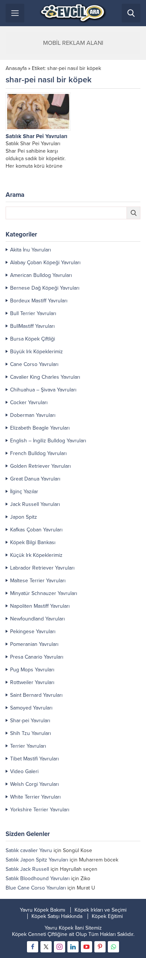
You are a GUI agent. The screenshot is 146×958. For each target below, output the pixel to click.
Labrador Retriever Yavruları (42, 568)
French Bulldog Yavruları (38, 453)
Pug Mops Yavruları (32, 669)
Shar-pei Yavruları (30, 720)
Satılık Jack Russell (27, 869)
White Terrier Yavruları (35, 797)
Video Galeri (24, 771)
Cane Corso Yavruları (34, 364)
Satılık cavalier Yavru (29, 850)
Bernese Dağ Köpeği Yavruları (44, 288)
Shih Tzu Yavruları (30, 733)
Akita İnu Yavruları (30, 250)
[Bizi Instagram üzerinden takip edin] (59, 946)
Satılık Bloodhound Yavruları (38, 878)
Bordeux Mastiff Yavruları (38, 301)
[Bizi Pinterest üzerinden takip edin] (100, 946)
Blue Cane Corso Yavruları (36, 888)
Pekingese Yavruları (32, 631)
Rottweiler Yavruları (32, 682)
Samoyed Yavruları (31, 708)
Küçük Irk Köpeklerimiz (36, 555)
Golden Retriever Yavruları (40, 466)
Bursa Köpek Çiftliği (32, 339)
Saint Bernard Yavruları (36, 695)
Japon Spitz (23, 517)
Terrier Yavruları (28, 746)
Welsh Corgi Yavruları (34, 784)
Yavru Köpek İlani (64, 928)
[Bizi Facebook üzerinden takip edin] (32, 946)
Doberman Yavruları (32, 415)
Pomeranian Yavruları (34, 644)
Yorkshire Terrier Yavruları (39, 809)
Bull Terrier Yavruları (33, 313)
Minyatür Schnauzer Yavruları (43, 593)
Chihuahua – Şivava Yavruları (43, 390)
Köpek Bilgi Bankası (32, 542)
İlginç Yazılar (24, 491)
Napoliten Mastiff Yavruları (40, 606)
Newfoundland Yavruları (37, 619)
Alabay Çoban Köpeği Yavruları (45, 262)
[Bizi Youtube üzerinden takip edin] (86, 946)
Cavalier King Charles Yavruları (45, 377)
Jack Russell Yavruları (35, 504)
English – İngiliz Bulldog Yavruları (48, 440)
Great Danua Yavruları (35, 479)
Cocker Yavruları (29, 402)
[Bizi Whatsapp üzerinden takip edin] (113, 946)
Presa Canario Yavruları (36, 657)
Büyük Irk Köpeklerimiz (36, 351)
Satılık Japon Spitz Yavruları (37, 860)
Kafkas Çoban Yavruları (36, 530)
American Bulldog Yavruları (41, 275)
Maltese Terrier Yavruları (38, 580)
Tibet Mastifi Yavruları (34, 759)
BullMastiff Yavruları (32, 326)
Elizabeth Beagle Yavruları (40, 428)
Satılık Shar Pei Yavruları (36, 136)
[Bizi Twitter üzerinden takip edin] (46, 946)
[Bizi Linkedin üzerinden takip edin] (73, 946)
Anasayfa (16, 68)
